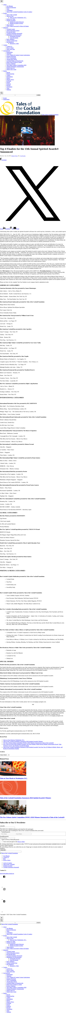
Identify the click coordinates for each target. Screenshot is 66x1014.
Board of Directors (11, 7)
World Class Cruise (11, 69)
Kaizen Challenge (11, 63)
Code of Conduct (7, 863)
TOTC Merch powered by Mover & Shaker (17, 26)
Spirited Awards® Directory (17, 22)
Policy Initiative (10, 39)
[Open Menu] (1, 1)
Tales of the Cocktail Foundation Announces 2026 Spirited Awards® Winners (23, 741)
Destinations (9, 76)
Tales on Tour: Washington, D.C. (18, 17)
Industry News (10, 79)
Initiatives (5, 27)
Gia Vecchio (23, 155)
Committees (9, 10)
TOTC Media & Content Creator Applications (18, 55)
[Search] (1, 93)
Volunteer (8, 53)
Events (5, 13)
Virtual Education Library (12, 30)
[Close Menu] (1, 918)
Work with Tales (10, 49)
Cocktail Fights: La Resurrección (14, 60)
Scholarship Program (15, 36)
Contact (5, 45)
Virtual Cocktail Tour (11, 40)
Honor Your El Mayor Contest (14, 62)
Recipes (8, 85)
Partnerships (9, 52)
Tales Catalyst (10, 24)
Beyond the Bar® (10, 32)
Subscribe (3, 850)
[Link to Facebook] (15, 887)
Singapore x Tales (14, 43)
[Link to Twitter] (15, 911)
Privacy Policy (10, 48)
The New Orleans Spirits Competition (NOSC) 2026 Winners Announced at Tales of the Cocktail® (28, 743)
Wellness (8, 89)
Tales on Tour (9, 16)
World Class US (10, 68)
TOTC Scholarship (11, 58)
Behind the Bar (10, 73)
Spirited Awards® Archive (16, 23)
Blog (4, 858)
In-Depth (8, 81)
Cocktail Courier (10, 29)
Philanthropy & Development (13, 35)
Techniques (9, 86)
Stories (5, 71)
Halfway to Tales (10, 19)
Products (8, 84)
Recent (8, 72)
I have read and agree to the (14, 841)
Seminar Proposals (11, 56)
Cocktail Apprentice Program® (14, 33)
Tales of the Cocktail (11, 14)
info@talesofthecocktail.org (7, 873)
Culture (8, 75)
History (8, 78)
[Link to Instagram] (15, 899)
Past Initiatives (10, 42)
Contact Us (9, 46)
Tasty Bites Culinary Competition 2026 (16, 65)
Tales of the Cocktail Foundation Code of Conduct (19, 11)
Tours (7, 88)
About (4, 4)
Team (7, 9)
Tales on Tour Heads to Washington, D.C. (14, 740)
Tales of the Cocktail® (9, 864)
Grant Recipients (14, 37)
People (8, 82)
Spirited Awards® (11, 20)
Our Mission (9, 6)
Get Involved (6, 50)
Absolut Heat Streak (11, 59)
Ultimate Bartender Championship (15, 66)
